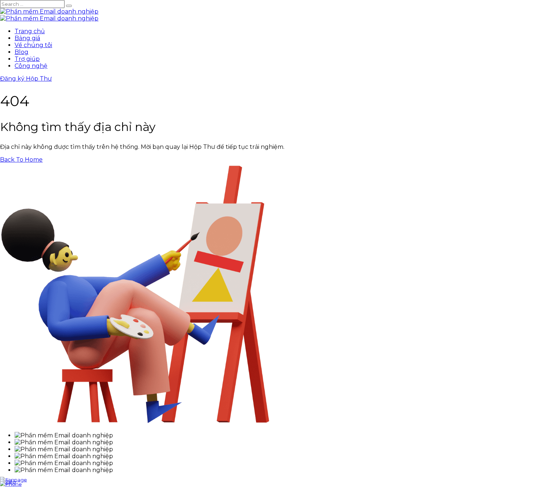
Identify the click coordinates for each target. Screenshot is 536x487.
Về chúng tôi (33, 45)
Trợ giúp (27, 58)
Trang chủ (30, 31)
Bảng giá (27, 38)
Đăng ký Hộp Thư (26, 78)
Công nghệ (31, 65)
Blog (21, 52)
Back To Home (21, 159)
